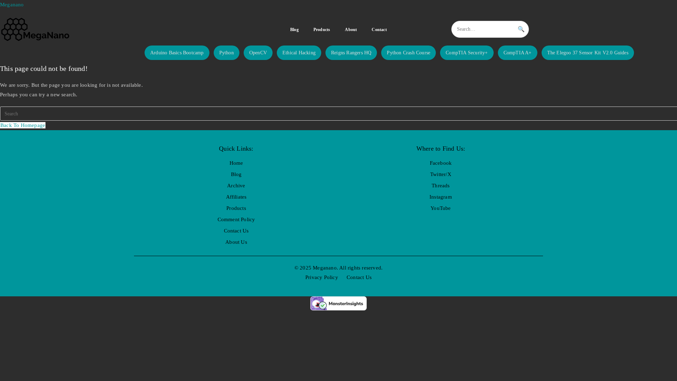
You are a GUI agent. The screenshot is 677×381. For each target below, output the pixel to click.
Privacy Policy (321, 277)
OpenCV (258, 52)
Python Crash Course (408, 52)
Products (321, 29)
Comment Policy (236, 219)
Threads (441, 185)
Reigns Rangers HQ (351, 52)
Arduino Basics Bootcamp (177, 52)
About (351, 29)
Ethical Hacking (299, 52)
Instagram (440, 197)
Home (236, 163)
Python (226, 52)
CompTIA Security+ (467, 52)
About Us (236, 242)
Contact (379, 29)
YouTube (441, 208)
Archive (236, 185)
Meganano (12, 4)
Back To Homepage (22, 125)
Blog (294, 29)
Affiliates (236, 197)
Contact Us (236, 231)
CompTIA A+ (518, 52)
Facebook (441, 163)
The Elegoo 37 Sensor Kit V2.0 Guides (587, 52)
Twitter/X (440, 174)
